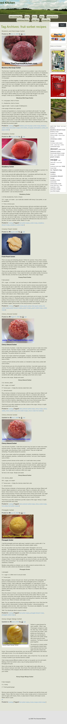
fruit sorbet (5, 506)
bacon (58, 126)
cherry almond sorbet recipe (27, 408)
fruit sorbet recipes (15, 127)
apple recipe (53, 126)
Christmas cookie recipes (56, 143)
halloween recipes (55, 151)
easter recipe (61, 149)
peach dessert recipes (16, 308)
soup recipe (53, 168)
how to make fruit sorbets (36, 410)
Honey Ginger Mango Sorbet (12, 619)
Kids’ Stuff (35, 20)
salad (59, 160)
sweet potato (53, 182)
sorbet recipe (34, 223)
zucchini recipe (55, 189)
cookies (62, 144)
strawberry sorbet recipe (17, 225)
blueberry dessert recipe (57, 130)
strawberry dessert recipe (56, 177)
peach (55, 155)
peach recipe (61, 155)
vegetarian (53, 187)
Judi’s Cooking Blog (16, 16)
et (2, 699)
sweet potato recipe (55, 183)
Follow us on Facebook (55, 46)
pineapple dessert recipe (37, 613)
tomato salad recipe (54, 185)
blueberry (52, 128)
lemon (51, 155)
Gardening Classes (23, 20)
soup (63, 166)
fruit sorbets (24, 127)
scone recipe (59, 162)
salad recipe (53, 162)
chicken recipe (61, 135)
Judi (24, 34)
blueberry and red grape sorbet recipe (29, 125)
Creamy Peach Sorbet (9, 229)
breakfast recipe (53, 133)
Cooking (10, 125)
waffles (58, 187)
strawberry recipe (55, 180)
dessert (54, 149)
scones (52, 164)
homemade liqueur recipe (57, 153)
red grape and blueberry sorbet (36, 127)
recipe (53, 159)
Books (34, 16)
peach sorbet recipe (37, 308)
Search (62, 25)
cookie (51, 144)
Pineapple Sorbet (8, 510)
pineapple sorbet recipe (8, 615)
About (27, 16)
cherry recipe (39, 408)
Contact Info (46, 20)
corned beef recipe (55, 146)
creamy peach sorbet (25, 306)
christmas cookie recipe (56, 140)
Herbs (42, 16)
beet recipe (63, 126)
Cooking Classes (52, 16)
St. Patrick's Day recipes (56, 171)
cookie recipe (57, 144)
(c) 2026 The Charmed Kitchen (37, 718)
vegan (60, 185)
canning (60, 133)
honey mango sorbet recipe (37, 702)
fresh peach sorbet (37, 306)
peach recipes (27, 308)
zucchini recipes (55, 191)
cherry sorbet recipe (11, 410)
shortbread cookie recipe (55, 166)
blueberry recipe (54, 131)
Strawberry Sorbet (8, 134)
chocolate (52, 137)
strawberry (53, 174)
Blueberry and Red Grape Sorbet (13, 31)
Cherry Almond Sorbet (9, 314)
